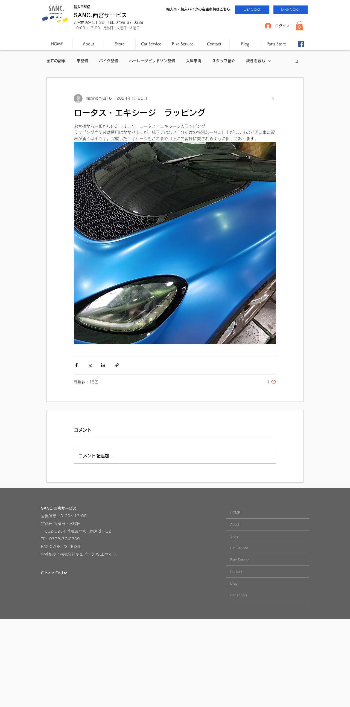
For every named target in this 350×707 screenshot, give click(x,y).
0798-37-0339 (64, 539)
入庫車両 (193, 61)
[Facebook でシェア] (76, 365)
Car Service (239, 548)
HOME (235, 512)
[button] (299, 25)
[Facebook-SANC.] (301, 44)
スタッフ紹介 (223, 61)
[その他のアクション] (273, 98)
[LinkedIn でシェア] (103, 365)
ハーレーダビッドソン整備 (152, 61)
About (234, 524)
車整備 (82, 61)
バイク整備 (108, 61)
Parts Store (238, 595)
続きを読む (255, 61)
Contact (236, 571)
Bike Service (239, 559)
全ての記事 (56, 61)
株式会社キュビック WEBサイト (88, 554)
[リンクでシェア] (116, 365)
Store (234, 536)
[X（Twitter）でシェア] (89, 365)
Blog (233, 583)
